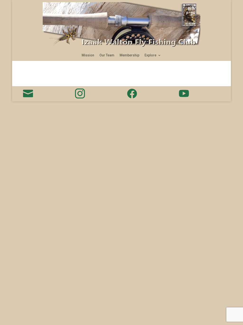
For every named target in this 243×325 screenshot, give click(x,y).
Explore (150, 55)
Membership (129, 55)
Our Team (106, 55)
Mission (88, 55)
